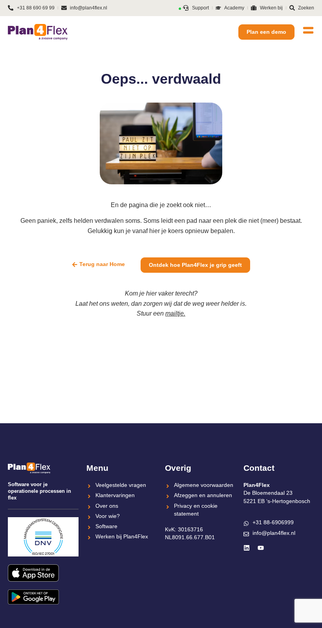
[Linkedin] (246, 548)
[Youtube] (261, 548)
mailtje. (175, 313)
